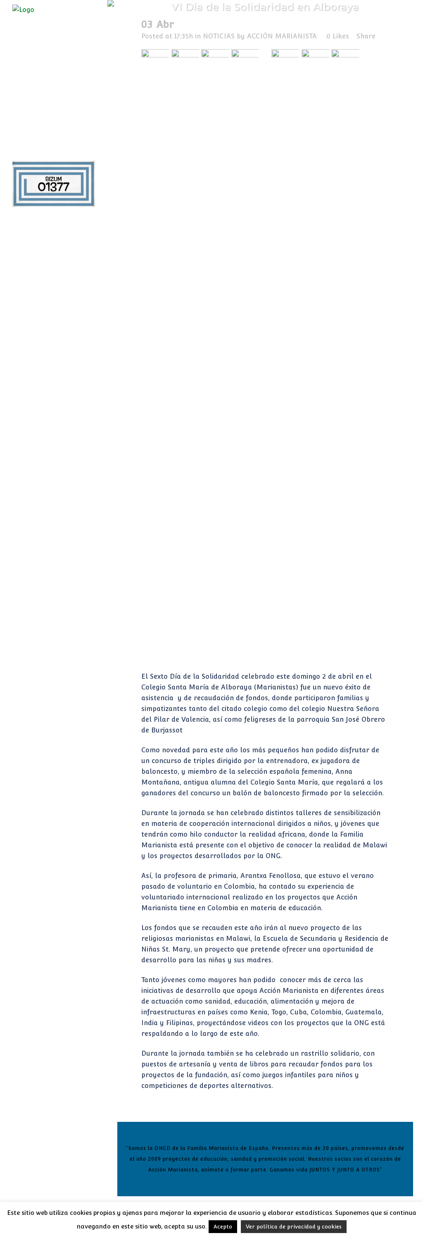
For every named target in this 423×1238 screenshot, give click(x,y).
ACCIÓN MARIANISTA (282, 36)
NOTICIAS (219, 36)
